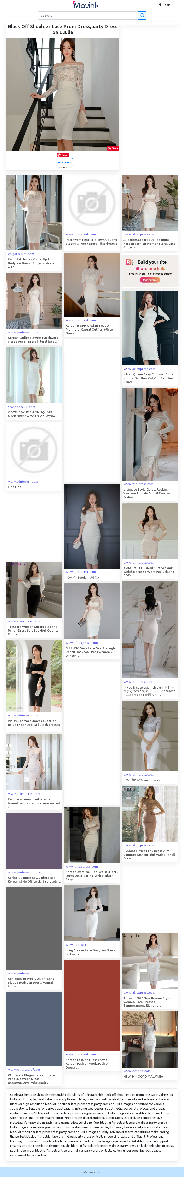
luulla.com (63, 162)
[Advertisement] (100, 410)
